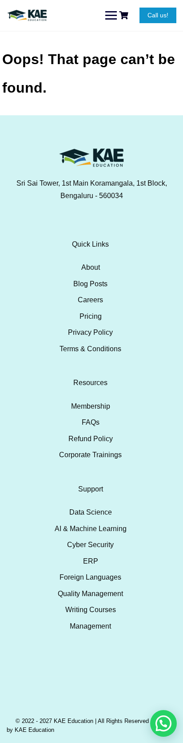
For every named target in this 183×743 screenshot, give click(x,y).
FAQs (90, 422)
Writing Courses (90, 609)
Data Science (90, 512)
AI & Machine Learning (91, 528)
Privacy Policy (90, 332)
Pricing (91, 316)
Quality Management (90, 593)
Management (90, 626)
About (90, 267)
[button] (163, 723)
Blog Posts (90, 284)
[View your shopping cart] (125, 15)
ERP (90, 561)
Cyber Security (90, 544)
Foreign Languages (90, 577)
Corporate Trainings (90, 455)
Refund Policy (90, 439)
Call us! (157, 15)
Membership (90, 406)
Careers (90, 300)
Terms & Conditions (90, 349)
